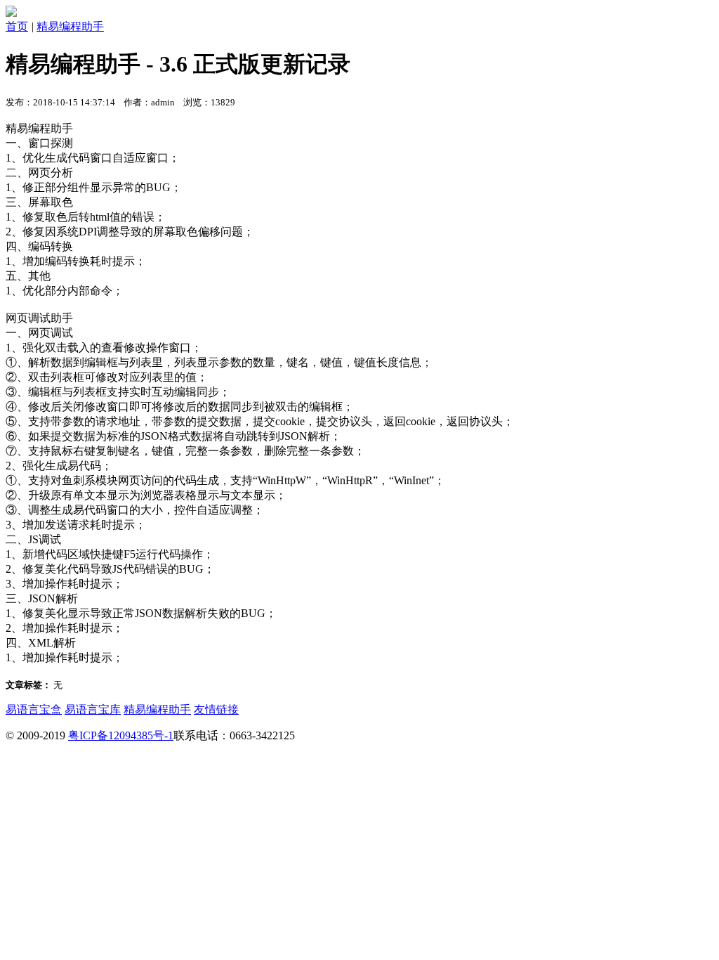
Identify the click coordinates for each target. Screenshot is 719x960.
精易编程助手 (70, 26)
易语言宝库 (93, 709)
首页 (17, 26)
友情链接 (216, 709)
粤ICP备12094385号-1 (120, 735)
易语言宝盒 (34, 709)
